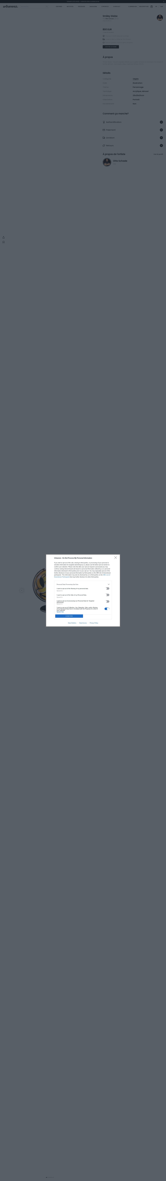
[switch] (107, 588)
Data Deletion (72, 623)
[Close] (116, 558)
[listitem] (83, 584)
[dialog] (83, 590)
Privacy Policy (94, 623)
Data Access (83, 623)
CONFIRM (69, 616)
